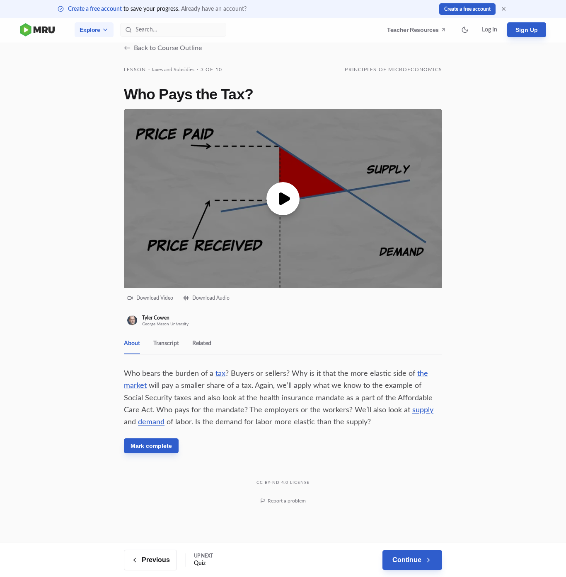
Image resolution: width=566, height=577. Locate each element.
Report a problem (287, 500)
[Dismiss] (503, 9)
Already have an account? (214, 9)
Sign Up (526, 29)
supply (422, 410)
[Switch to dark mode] (465, 30)
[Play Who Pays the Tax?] (283, 198)
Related (201, 343)
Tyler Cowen (155, 317)
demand (151, 422)
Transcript (166, 343)
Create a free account (95, 9)
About (132, 343)
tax (220, 373)
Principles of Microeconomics (393, 69)
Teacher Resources (414, 31)
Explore (90, 29)
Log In (489, 30)
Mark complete (151, 445)
